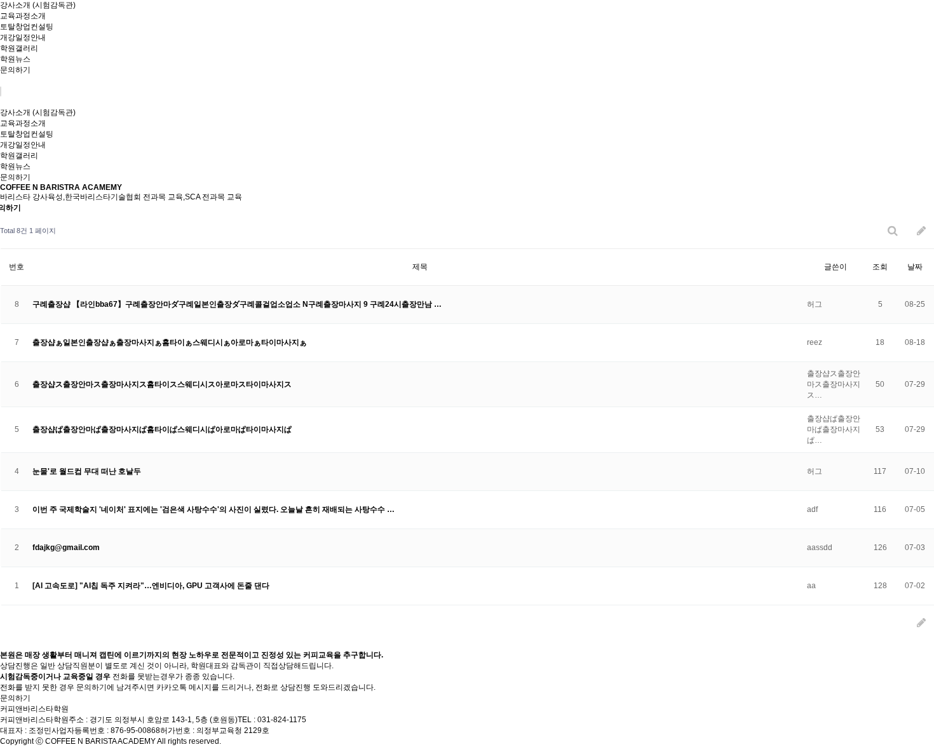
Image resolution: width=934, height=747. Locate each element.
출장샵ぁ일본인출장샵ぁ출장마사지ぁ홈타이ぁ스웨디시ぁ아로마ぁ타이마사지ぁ (169, 342)
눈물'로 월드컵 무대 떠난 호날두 (86, 471)
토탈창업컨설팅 (26, 26)
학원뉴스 (15, 59)
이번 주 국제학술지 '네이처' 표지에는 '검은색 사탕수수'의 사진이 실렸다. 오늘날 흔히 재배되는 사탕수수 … (213, 509)
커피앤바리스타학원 (34, 708)
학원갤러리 (19, 48)
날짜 (915, 266)
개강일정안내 (23, 37)
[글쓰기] (921, 231)
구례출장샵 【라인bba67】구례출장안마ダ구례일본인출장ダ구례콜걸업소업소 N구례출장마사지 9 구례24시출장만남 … (237, 304)
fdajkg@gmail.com (66, 547)
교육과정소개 (23, 15)
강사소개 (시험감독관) (38, 5)
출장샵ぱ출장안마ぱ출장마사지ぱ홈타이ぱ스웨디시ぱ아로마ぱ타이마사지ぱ (162, 429)
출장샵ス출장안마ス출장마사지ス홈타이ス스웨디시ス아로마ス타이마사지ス (162, 384)
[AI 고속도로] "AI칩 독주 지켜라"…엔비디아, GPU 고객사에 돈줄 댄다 (150, 585)
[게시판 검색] (892, 231)
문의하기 (15, 69)
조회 (880, 266)
